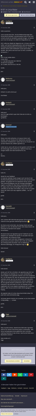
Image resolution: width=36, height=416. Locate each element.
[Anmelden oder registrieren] (29, 2)
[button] (33, 2)
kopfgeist (5, 12)
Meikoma (13, 388)
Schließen (16, 414)
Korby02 (20, 388)
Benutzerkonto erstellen (13, 361)
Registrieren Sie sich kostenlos (12, 355)
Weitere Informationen (7, 414)
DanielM (31, 388)
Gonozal (25, 388)
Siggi (9, 388)
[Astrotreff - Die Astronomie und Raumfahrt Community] (12, 2)
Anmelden (27, 361)
